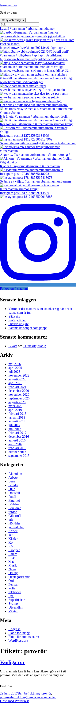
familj (12, 496)
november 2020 (18, 394)
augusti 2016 (17, 440)
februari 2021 (17, 387)
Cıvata (12, 346)
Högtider (14, 523)
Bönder (13, 485)
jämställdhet (16, 527)
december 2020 (18, 390)
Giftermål (14, 515)
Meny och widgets (13, 20)
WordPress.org (18, 640)
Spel (11, 596)
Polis (11, 588)
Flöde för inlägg (19, 633)
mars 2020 (15, 406)
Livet (11, 558)
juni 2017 (14, 429)
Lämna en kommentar (41, 697)
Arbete (13, 477)
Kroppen (14, 550)
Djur (11, 489)
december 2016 (18, 436)
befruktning (32, 693)
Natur (12, 569)
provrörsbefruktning (13, 697)
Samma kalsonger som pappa (27, 328)
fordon (12, 512)
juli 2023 (14, 371)
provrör (46, 693)
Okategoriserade (19, 577)
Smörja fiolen (17, 320)
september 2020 (19, 398)
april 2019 (15, 410)
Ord (11, 580)
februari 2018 (17, 413)
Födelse (13, 504)
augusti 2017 (17, 421)
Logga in (14, 629)
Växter (13, 611)
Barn (11, 481)
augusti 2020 (17, 402)
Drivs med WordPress (14, 701)
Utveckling (15, 607)
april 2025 (15, 368)
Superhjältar (16, 600)
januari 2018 (16, 417)
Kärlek (13, 531)
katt (10, 535)
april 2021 (15, 383)
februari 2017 (17, 432)
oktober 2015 (17, 452)
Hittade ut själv (18, 324)
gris (10, 519)
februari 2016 (17, 448)
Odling (13, 573)
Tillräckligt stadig (34, 346)
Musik (12, 565)
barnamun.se (8, 5)
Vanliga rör (12, 662)
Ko (10, 542)
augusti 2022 (17, 379)
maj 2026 (14, 364)
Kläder (13, 538)
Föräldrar (14, 508)
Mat (11, 561)
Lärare (12, 554)
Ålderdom (15, 473)
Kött (11, 546)
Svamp (13, 603)
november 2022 (18, 375)
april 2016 (15, 444)
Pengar (13, 584)
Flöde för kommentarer (23, 636)
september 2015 (19, 455)
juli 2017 (14, 425)
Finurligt (14, 500)
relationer (14, 592)
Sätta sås (14, 316)
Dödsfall (14, 493)
